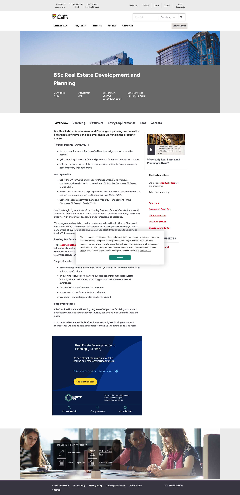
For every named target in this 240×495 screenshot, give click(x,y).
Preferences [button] (145, 251)
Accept (120, 257)
